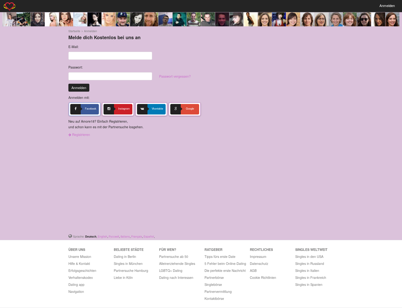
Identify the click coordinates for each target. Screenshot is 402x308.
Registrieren (80, 134)
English (102, 236)
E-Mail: (73, 46)
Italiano (125, 236)
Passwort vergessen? (175, 76)
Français (136, 236)
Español (149, 236)
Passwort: (75, 67)
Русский (114, 236)
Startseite (74, 31)
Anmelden (387, 5)
